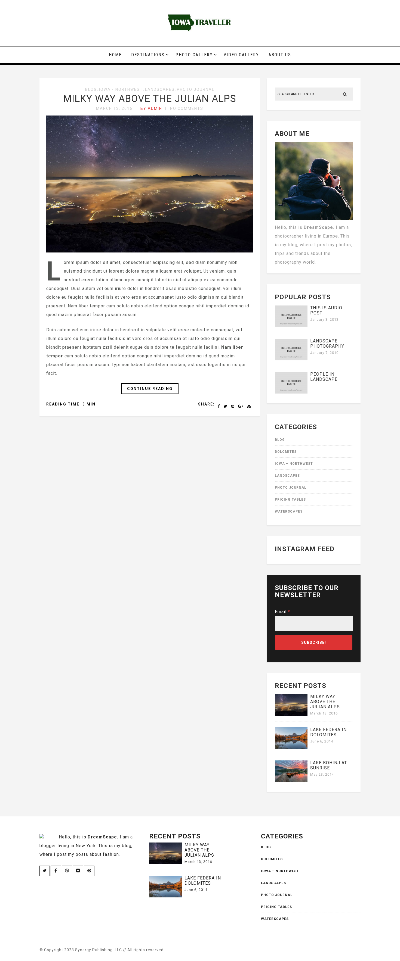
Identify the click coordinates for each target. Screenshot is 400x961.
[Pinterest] (89, 871)
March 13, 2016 (114, 108)
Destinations (148, 54)
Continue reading (150, 388)
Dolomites (286, 452)
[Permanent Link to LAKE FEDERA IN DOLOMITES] (291, 747)
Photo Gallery (194, 54)
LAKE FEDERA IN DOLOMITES (328, 732)
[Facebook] (56, 871)
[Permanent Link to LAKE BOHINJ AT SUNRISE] (291, 780)
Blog (91, 89)
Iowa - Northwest (121, 89)
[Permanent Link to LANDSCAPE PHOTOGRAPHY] (291, 358)
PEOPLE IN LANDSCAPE (323, 377)
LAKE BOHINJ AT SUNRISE (328, 765)
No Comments (186, 108)
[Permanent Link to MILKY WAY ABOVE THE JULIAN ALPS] (291, 714)
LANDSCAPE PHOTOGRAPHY (327, 343)
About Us (280, 54)
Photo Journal (195, 89)
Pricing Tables (290, 499)
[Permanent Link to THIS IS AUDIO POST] (291, 325)
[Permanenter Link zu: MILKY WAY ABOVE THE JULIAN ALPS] (149, 251)
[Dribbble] (67, 871)
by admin (151, 108)
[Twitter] (44, 871)
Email (282, 611)
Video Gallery (241, 54)
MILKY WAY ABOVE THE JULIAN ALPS (149, 98)
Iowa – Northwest (294, 464)
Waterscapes (289, 511)
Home (115, 54)
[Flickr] (78, 871)
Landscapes (160, 89)
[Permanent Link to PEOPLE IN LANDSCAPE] (291, 392)
